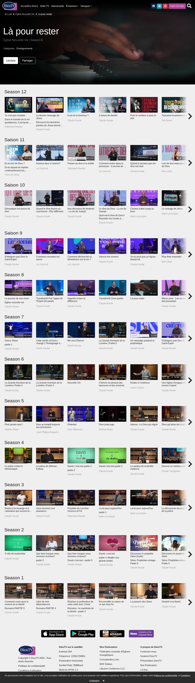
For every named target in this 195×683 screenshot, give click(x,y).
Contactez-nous (148, 651)
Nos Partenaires (148, 665)
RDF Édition (106, 664)
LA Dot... (144, 670)
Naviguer (85, 6)
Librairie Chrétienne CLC (112, 668)
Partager (27, 60)
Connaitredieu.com (109, 659)
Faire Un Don (177, 6)
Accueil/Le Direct (29, 6)
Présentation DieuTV (151, 661)
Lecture (11, 60)
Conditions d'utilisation (29, 670)
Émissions (71, 6)
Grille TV (44, 6)
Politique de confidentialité (31, 666)
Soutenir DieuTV (148, 656)
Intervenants (57, 6)
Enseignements (24, 48)
